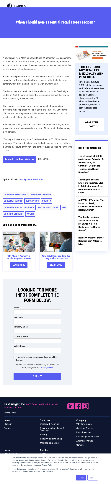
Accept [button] (81, 478)
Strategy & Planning (49, 424)
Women (30, 214)
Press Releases (83, 432)
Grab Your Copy (91, 124)
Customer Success (85, 428)
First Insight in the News (87, 436)
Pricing (43, 434)
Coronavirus (32, 201)
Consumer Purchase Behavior (19, 207)
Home (7, 420)
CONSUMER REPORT (13, 201)
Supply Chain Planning (51, 438)
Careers (80, 445)
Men (64, 207)
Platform (8, 424)
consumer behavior (41, 194)
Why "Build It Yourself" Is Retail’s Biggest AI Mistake (18, 257)
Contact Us (9, 428)
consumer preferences (16, 194)
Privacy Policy (47, 367)
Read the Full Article (19, 159)
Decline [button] (92, 478)
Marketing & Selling (49, 443)
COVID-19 (46, 201)
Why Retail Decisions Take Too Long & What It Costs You (56, 257)
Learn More (19, 265)
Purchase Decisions (48, 207)
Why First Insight (84, 424)
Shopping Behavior (13, 214)
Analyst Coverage (84, 440)
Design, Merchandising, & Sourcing (52, 429)
